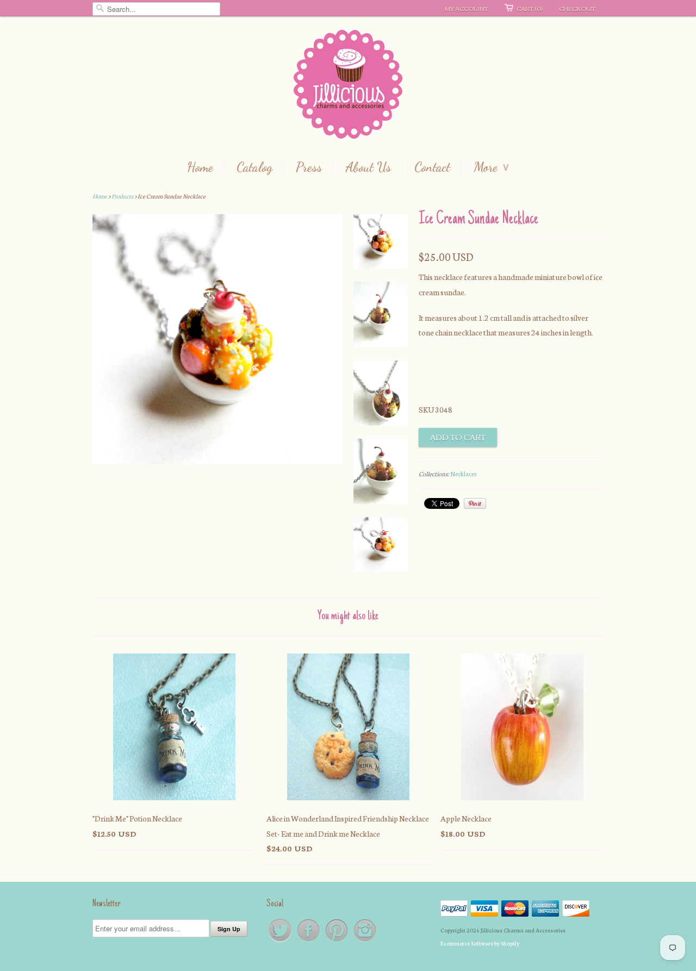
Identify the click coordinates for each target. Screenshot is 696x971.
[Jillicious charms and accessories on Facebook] (309, 940)
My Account (466, 8)
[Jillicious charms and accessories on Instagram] (364, 940)
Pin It (475, 503)
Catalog (254, 167)
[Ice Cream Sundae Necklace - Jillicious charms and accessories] (380, 243)
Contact (432, 167)
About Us (368, 167)
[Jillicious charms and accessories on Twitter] (280, 940)
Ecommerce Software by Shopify (479, 943)
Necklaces (463, 473)
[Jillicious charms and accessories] (348, 87)
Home (200, 167)
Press (309, 167)
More (491, 167)
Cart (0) (530, 8)
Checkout (577, 8)
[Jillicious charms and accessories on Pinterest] (337, 940)
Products (122, 196)
